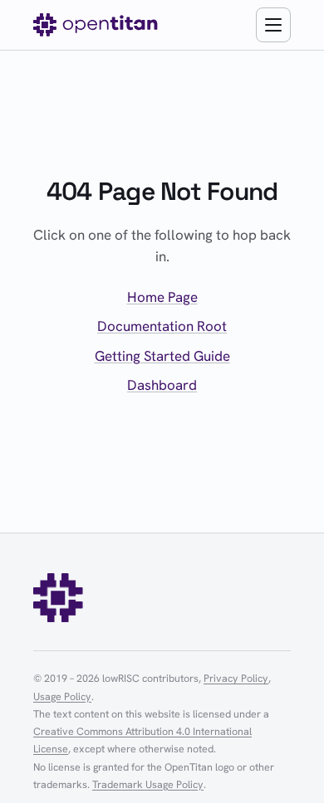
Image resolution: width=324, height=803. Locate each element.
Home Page (162, 297)
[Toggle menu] (273, 24)
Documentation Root (162, 326)
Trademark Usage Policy (148, 784)
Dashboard (162, 385)
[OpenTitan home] (95, 25)
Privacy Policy (236, 678)
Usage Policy (62, 696)
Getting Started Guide (162, 356)
